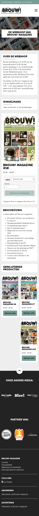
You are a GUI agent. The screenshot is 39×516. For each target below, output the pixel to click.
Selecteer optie (10, 313)
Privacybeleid (7, 465)
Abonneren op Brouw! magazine (15, 494)
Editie (8, 180)
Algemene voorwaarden (11, 467)
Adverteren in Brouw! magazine (14, 506)
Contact (5, 462)
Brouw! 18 (30, 201)
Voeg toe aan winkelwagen (19, 193)
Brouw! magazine (17, 201)
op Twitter (8, 482)
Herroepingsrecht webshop (13, 470)
